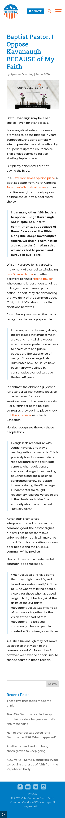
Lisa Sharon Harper (20, 274)
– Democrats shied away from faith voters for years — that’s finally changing (31, 719)
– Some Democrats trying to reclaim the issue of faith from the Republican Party (32, 764)
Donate (35, 11)
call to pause (43, 279)
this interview (21, 415)
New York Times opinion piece (33, 178)
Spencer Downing (21, 74)
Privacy (32, 794)
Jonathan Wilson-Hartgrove (26, 187)
